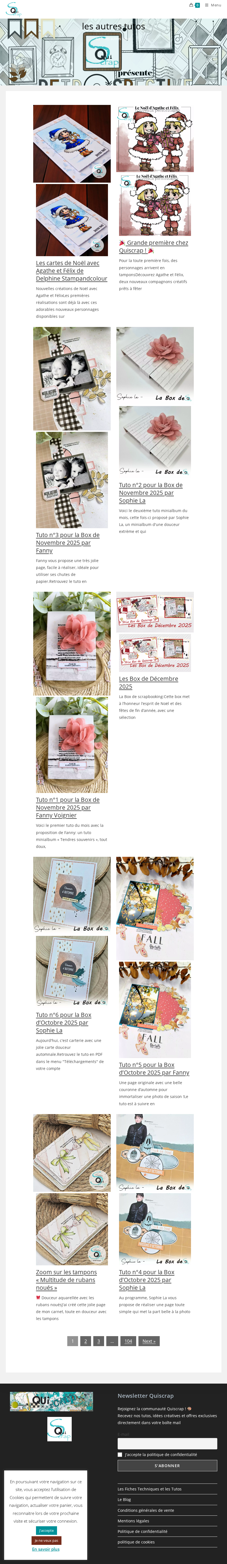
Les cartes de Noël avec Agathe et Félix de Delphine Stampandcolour (71, 270)
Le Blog (124, 1499)
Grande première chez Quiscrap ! (153, 246)
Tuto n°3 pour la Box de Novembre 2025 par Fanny (68, 542)
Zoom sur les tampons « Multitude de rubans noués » (66, 1279)
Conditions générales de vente (146, 1510)
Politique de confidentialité (142, 1531)
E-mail (123, 1434)
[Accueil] (98, 38)
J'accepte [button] (46, 1530)
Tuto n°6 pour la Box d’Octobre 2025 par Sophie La (63, 1022)
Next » (149, 1341)
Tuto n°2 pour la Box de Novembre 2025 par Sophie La (151, 492)
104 (128, 1341)
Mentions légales (133, 1520)
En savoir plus (46, 1549)
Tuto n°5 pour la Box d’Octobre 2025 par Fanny (154, 1068)
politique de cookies (136, 1542)
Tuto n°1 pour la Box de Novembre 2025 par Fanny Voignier (68, 807)
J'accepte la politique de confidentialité (161, 1454)
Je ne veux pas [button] (46, 1540)
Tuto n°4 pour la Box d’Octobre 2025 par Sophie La (146, 1279)
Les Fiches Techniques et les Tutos (150, 1489)
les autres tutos (118, 38)
